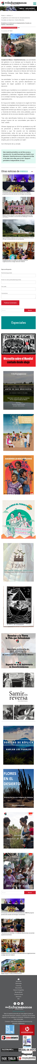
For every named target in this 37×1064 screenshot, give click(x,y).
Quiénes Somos (18, 994)
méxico (9, 15)
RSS (18, 999)
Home (3, 15)
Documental (18, 988)
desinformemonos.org (19, 1011)
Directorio (18, 996)
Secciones (18, 981)
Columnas (18, 985)
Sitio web (3, 286)
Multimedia (18, 983)
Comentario (4, 293)
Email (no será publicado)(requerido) (11, 280)
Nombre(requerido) (6, 273)
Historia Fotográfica (18, 990)
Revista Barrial (18, 992)
